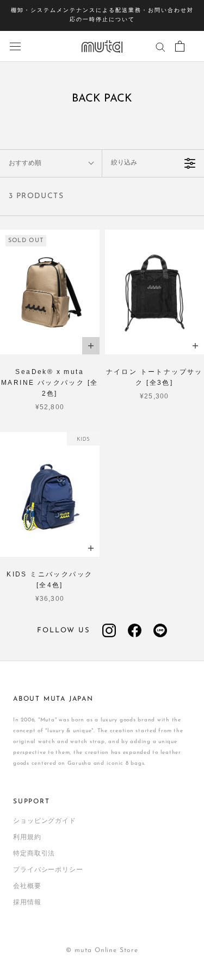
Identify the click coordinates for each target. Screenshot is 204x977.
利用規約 (27, 837)
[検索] (160, 46)
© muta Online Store (102, 950)
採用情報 (27, 902)
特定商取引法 (34, 854)
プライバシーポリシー (48, 870)
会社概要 (27, 886)
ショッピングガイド (44, 821)
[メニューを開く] (15, 46)
